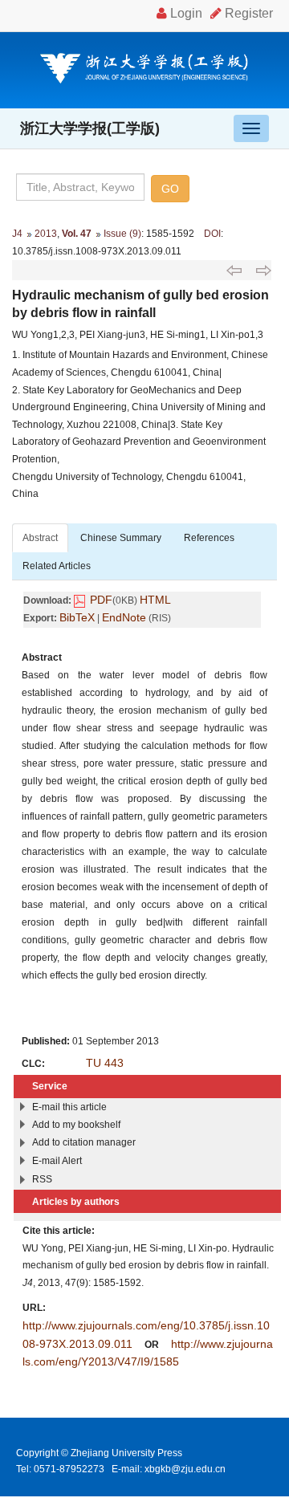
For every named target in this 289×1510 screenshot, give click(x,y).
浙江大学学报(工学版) (90, 128)
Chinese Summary (120, 537)
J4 (17, 233)
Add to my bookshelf (76, 1124)
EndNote (124, 617)
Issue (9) (122, 233)
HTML (155, 599)
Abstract (40, 537)
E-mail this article (69, 1107)
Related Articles (56, 566)
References (209, 537)
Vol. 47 (77, 233)
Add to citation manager (84, 1142)
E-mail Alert (57, 1160)
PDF (101, 599)
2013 (46, 233)
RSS (42, 1179)
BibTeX (77, 617)
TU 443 (105, 1062)
